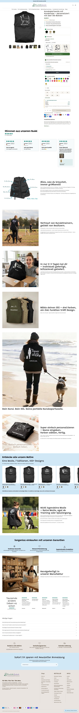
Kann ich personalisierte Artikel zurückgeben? (11, 632)
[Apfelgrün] (63, 79)
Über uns (43, 676)
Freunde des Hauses (45, 690)
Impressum (69, 690)
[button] (57, 88)
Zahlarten (68, 685)
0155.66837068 (9, 649)
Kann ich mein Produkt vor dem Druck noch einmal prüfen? (14, 624)
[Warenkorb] (75, 5)
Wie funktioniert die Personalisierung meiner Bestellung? (14, 622)
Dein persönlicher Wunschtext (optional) (51, 62)
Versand (68, 683)
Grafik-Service (43, 686)
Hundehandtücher (57, 700)
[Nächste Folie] (75, 477)
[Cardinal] (66, 79)
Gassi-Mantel (56, 683)
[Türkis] (48, 81)
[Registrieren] (56, 664)
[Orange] (57, 81)
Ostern (55, 678)
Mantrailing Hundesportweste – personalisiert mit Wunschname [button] (63, 164)
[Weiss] (48, 79)
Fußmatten (56, 681)
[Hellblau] (46, 81)
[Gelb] (59, 81)
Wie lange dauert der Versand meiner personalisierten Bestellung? (15, 630)
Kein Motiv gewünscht (50, 56)
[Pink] (52, 81)
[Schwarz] (46, 79)
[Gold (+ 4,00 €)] (46, 84)
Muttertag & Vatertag (58, 676)
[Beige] (52, 79)
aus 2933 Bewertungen (12, 609)
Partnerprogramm (44, 688)
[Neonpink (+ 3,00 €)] (64, 81)
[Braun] (55, 79)
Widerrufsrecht (69, 681)
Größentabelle (47, 97)
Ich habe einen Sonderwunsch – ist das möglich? (12, 635)
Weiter (57, 72)
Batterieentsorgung (70, 689)
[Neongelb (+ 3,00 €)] (61, 81)
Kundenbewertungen (45, 684)
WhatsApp (21, 649)
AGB (68, 678)
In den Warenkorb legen (61, 110)
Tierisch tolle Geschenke (9, 711)
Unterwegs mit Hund (57, 693)
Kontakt (68, 676)
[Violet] (50, 81)
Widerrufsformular (70, 692)
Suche (42, 678)
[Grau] (50, 79)
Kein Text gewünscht (49, 67)
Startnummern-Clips (57, 702)
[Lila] (68, 79)
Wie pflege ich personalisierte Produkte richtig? (12, 627)
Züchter (68, 687)
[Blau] (59, 79)
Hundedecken (56, 698)
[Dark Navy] (57, 79)
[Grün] (61, 79)
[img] (12, 608)
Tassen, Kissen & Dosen (58, 691)
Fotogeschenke (57, 696)
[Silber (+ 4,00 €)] (67, 81)
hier (42, 648)
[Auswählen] (18, 482)
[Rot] (55, 81)
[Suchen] (73, 5)
